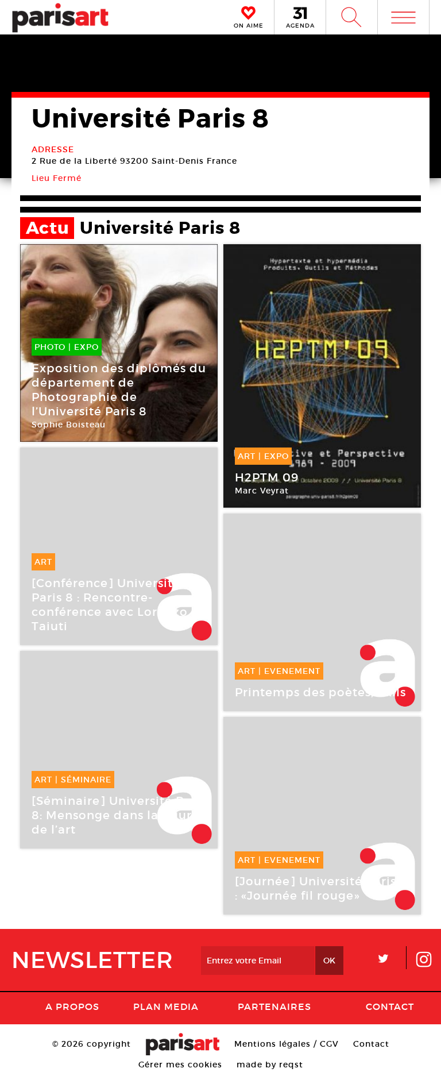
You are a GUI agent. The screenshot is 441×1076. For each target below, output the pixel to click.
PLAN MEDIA (166, 1006)
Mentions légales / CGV (286, 1044)
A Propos (72, 1006)
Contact (390, 1006)
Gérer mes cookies (180, 1064)
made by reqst (270, 1064)
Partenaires (274, 1006)
